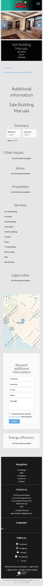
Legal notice (33, 566)
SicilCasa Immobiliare (21, 495)
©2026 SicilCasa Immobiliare (16, 567)
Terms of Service (21, 582)
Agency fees (12, 570)
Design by (21, 573)
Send (14, 421)
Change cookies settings (28, 570)
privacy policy (14, 417)
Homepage (7, 68)
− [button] (6, 300)
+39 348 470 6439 (22, 510)
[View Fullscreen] (6, 305)
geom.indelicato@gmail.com (21, 513)
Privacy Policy (36, 580)
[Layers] (36, 297)
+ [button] (6, 297)
